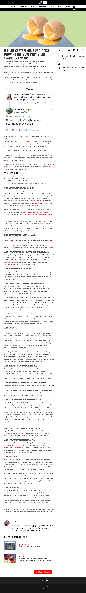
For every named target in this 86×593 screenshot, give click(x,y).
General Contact (43, 588)
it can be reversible (42, 467)
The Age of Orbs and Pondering (29, 546)
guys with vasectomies (14, 447)
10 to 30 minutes (25, 141)
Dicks (12, 10)
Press (48, 586)
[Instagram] (83, 50)
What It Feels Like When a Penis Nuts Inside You (20, 180)
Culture (13, 7)
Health (32, 7)
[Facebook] (64, 50)
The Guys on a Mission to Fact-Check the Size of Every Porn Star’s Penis (26, 183)
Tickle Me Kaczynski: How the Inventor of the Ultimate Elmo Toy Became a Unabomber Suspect (35, 559)
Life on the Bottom (68, 63)
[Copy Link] (78, 50)
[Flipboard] (69, 50)
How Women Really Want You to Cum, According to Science (22, 178)
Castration (32, 495)
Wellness (68, 7)
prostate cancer (36, 402)
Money (52, 7)
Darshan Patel (24, 164)
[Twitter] (59, 50)
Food (59, 7)
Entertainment (23, 7)
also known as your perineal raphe (15, 319)
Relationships (42, 7)
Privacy (43, 586)
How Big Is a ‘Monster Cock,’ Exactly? (17, 176)
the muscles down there (39, 203)
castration (48, 493)
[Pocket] (73, 50)
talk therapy (40, 226)
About (38, 586)
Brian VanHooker (18, 10)
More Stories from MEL (43, 572)
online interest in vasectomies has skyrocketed (24, 75)
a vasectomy (13, 240)
